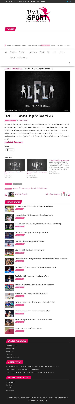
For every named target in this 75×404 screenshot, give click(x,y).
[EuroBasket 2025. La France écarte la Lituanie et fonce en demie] (9, 270)
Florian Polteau (22, 120)
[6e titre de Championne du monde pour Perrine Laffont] (9, 313)
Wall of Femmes (41, 1)
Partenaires (9, 354)
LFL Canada (25, 188)
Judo (54, 52)
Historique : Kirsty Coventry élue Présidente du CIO (31, 293)
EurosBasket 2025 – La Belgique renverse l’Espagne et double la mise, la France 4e (41, 259)
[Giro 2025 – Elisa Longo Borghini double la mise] (9, 244)
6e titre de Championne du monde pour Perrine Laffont (32, 311)
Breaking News (17, 69)
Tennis (42, 52)
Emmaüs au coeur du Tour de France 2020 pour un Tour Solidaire (22, 369)
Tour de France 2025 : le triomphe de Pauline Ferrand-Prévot (34, 206)
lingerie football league (39, 188)
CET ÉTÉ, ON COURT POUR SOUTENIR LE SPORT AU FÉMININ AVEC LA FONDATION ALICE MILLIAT (30, 372)
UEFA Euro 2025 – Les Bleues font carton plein (29, 250)
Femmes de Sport (10, 1)
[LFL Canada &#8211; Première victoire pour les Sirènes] (37, 165)
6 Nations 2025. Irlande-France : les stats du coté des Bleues (34, 285)
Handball (32, 52)
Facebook (64, 1)
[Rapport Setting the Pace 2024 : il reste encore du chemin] (9, 322)
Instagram (70, 1)
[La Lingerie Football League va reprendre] (60, 166)
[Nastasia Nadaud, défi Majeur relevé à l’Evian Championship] (9, 217)
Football (22, 52)
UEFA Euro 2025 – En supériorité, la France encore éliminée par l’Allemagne (38, 224)
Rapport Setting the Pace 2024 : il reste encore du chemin (33, 320)
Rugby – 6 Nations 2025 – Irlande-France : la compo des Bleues (35, 302)
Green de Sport (21, 1)
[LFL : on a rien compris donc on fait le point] (15, 165)
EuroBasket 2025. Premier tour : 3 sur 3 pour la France (32, 276)
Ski (48, 52)
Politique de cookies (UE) (12, 357)
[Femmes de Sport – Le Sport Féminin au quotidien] (6, 52)
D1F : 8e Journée (21, 194)
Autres (61, 52)
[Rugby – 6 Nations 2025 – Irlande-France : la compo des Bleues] (9, 304)
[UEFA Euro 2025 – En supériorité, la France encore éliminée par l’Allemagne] (9, 226)
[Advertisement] (38, 37)
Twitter (67, 1)
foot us (15, 188)
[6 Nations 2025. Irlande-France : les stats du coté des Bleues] (9, 287)
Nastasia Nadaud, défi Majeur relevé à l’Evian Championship (34, 215)
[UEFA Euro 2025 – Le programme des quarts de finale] (9, 235)
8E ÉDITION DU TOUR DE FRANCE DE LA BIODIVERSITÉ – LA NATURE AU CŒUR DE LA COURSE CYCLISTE (32, 367)
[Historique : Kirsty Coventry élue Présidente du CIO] (9, 296)
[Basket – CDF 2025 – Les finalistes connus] (9, 331)
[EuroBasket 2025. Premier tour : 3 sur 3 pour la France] (9, 278)
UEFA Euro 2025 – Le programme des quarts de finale (32, 232)
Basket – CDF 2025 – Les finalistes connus (28, 45)
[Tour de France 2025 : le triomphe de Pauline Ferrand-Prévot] (9, 209)
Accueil (7, 69)
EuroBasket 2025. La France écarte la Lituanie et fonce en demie (35, 267)
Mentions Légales (10, 348)
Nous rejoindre (9, 351)
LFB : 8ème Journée (52, 194)
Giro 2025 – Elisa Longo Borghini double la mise (30, 241)
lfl (19, 188)
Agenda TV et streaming (18, 58)
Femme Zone (31, 1)
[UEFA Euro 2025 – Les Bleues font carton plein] (9, 252)
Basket (12, 52)
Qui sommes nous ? (11, 345)
